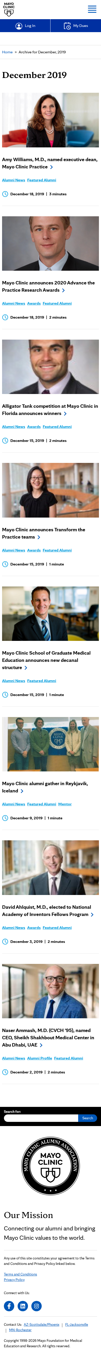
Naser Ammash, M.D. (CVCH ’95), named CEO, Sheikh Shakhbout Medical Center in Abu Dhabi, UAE (48, 1037)
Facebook (9, 1306)
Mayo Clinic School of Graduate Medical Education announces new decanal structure (46, 660)
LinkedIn (23, 1306)
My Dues (80, 25)
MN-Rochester (20, 1330)
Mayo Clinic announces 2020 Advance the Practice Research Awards (48, 286)
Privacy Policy (14, 1280)
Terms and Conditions (20, 1274)
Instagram (36, 1306)
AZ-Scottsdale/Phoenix (41, 1324)
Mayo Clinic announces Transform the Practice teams (43, 533)
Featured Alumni (41, 179)
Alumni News (13, 179)
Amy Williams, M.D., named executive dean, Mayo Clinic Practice (50, 163)
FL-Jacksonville (76, 1324)
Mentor (65, 803)
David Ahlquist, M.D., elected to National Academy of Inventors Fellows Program (46, 910)
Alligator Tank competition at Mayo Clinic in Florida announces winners (50, 409)
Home (7, 51)
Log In (30, 25)
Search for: (12, 1111)
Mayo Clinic (9, 10)
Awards (34, 303)
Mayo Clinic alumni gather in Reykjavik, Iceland (45, 787)
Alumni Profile (39, 1058)
